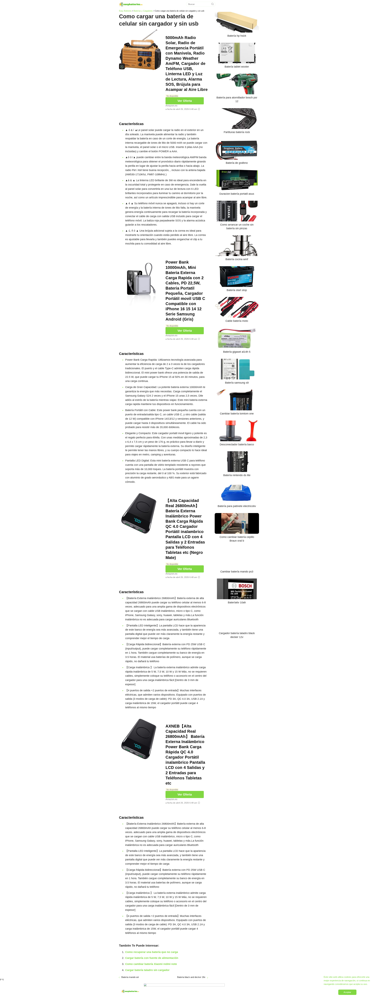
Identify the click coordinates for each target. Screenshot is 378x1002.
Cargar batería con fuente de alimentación (151, 957)
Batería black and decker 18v (191, 977)
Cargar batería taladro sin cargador (147, 970)
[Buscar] (212, 4)
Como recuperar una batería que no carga (151, 952)
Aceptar (347, 992)
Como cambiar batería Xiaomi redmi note (151, 964)
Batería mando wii (130, 977)
